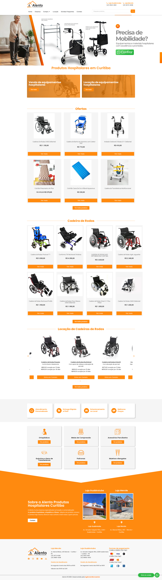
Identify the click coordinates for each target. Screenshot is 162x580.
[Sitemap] (46, 558)
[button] (81, 40)
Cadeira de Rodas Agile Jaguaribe (129, 254)
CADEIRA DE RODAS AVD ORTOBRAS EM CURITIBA (99, 255)
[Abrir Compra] (49, 12)
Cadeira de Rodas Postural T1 (40, 254)
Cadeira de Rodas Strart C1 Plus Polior (99, 302)
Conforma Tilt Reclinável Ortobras (70, 254)
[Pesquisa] (133, 11)
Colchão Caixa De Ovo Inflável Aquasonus (81, 188)
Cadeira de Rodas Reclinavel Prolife (40, 301)
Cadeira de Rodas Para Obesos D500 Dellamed (70, 302)
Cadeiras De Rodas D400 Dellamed (44, 142)
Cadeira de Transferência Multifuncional (118, 188)
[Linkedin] (37, 558)
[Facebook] (28, 558)
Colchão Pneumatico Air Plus (44, 188)
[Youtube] (41, 558)
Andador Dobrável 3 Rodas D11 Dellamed (117, 142)
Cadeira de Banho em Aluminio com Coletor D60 (81, 142)
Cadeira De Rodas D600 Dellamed (129, 301)
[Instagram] (33, 558)
